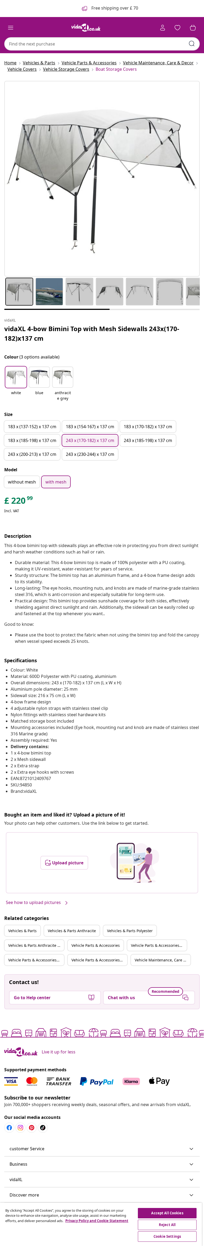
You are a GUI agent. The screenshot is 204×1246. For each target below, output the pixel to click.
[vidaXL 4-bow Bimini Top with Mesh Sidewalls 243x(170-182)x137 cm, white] (102, 178)
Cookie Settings (167, 1236)
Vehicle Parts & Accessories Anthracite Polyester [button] (99, 959)
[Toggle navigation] (10, 27)
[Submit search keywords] (192, 43)
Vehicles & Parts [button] (22, 930)
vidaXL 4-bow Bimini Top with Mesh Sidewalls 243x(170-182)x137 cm (91, 333)
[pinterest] (31, 1127)
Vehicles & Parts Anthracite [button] (72, 930)
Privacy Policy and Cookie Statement (96, 1220)
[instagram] (20, 1127)
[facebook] (9, 1127)
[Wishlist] (177, 28)
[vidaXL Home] (86, 28)
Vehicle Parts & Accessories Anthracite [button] (159, 945)
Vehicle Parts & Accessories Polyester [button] (36, 959)
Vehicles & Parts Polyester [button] (130, 930)
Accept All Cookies (167, 1213)
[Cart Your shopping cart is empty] (192, 28)
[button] (16, 384)
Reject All (167, 1224)
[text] (18, 502)
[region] (101, 1224)
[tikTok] (42, 1127)
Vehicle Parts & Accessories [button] (95, 945)
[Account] (162, 28)
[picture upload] (134, 862)
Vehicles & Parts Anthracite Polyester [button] (36, 945)
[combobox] (102, 44)
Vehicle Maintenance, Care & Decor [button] (162, 959)
